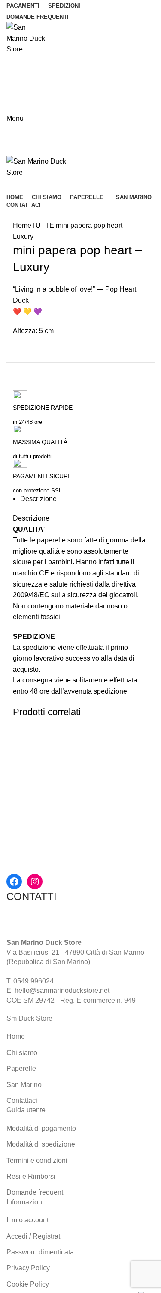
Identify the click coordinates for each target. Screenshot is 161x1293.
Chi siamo (21, 1052)
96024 (44, 981)
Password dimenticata (40, 1252)
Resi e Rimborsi (30, 1176)
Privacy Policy (28, 1268)
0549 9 (23, 981)
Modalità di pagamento (41, 1128)
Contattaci (21, 1100)
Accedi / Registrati (34, 1236)
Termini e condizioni (36, 1160)
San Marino (24, 1084)
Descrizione (38, 498)
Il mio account (27, 1220)
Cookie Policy (27, 1284)
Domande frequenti (35, 1192)
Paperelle (21, 1068)
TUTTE (42, 225)
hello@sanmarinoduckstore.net (62, 990)
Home (22, 225)
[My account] (9, 93)
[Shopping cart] (9, 185)
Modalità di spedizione (40, 1144)
